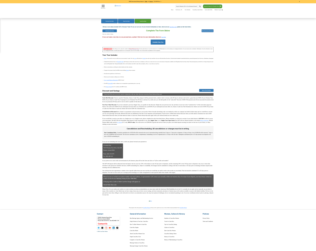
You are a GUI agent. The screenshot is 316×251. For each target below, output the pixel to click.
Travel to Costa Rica (169, 221)
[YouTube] (109, 227)
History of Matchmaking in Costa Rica (173, 239)
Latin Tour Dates (143, 21)
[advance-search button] (200, 6)
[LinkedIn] (113, 227)
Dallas (146, 1)
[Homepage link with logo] (158, 203)
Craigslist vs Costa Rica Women (137, 239)
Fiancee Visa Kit (109, 86)
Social (105, 58)
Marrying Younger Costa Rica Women (139, 246)
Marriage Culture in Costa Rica (137, 242)
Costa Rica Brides (134, 230)
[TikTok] (117, 227)
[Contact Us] (108, 220)
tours (135, 58)
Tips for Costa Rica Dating (170, 224)
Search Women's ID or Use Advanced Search (186, 6)
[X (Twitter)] (102, 227)
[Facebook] (98, 227)
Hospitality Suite (120, 61)
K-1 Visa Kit (119, 122)
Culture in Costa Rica (169, 227)
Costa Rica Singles (134, 227)
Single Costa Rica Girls (135, 236)
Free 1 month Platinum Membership (111, 80)
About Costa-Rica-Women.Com (137, 233)
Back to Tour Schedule (206, 90)
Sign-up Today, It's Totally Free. (211, 6)
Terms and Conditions (208, 221)
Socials (144, 58)
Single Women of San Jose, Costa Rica (139, 221)
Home (172, 9)
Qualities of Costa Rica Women (171, 218)
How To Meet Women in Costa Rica (138, 224)
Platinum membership (204, 120)
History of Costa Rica (169, 236)
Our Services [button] (178, 9)
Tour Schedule (187, 9)
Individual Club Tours (109, 30)
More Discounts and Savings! (207, 30)
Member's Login (218, 9)
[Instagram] (106, 227)
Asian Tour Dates (126, 21)
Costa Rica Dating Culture (170, 233)
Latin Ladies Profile (208, 9)
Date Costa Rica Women (170, 230)
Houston (151, 1)
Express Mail (110, 83)
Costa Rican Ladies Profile (198, 9)
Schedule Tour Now (158, 42)
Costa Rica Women (146, 207)
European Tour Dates (110, 21)
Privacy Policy (206, 218)
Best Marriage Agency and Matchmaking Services (141, 218)
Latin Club (163, 37)
